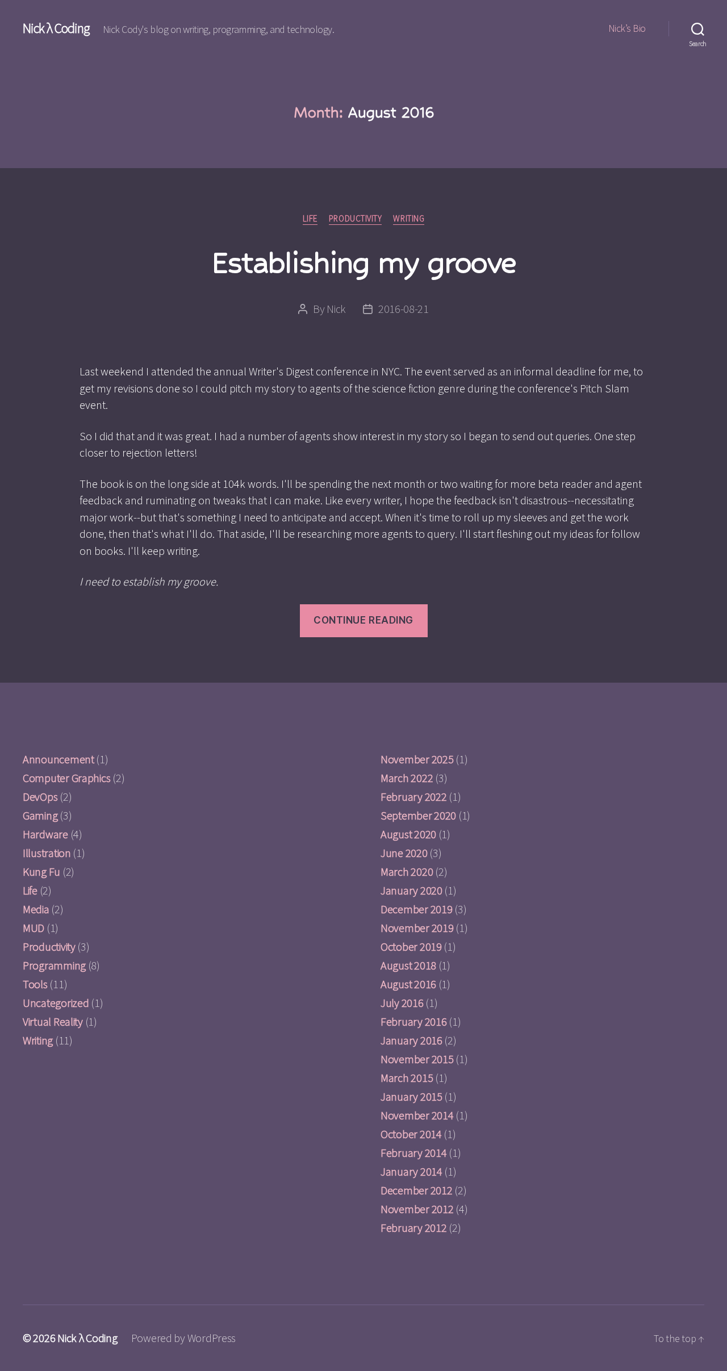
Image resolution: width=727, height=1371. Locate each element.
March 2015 (407, 1078)
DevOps (40, 796)
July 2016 (402, 1003)
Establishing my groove (363, 262)
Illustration (47, 853)
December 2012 (417, 1190)
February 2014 (414, 1153)
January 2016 (411, 1040)
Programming (54, 965)
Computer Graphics (66, 778)
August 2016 (408, 984)
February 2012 (414, 1227)
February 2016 (414, 1021)
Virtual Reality (53, 1021)
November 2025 (417, 759)
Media (36, 909)
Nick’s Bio (627, 28)
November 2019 (417, 928)
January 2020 (411, 890)
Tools (35, 984)
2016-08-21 (403, 309)
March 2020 (407, 871)
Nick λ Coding (56, 28)
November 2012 (417, 1209)
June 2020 (404, 853)
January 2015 (411, 1096)
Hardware (45, 834)
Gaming (40, 815)
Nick (336, 309)
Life (310, 219)
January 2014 (411, 1171)
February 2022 (414, 796)
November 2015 (417, 1059)
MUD (33, 928)
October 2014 (411, 1134)
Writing (408, 219)
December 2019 (417, 909)
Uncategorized (56, 1003)
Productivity (355, 219)
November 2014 (417, 1115)
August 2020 (408, 834)
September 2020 (418, 815)
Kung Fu (41, 871)
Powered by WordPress (183, 1338)
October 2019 (411, 946)
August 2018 (408, 965)
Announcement (58, 759)
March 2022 (407, 778)
